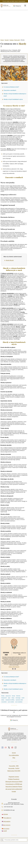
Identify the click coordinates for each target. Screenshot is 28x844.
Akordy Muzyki (10, 260)
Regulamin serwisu (14, 776)
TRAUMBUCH (7, 818)
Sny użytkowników (14, 755)
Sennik (7, 40)
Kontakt (14, 791)
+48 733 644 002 (8, 806)
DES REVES (6, 825)
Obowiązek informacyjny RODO (13, 781)
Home (2, 40)
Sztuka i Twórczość (15, 40)
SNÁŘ (5, 831)
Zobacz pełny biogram (14, 666)
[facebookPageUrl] (12, 669)
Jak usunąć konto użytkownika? (13, 789)
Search (2, 840)
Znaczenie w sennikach (10, 90)
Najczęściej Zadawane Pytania (14, 786)
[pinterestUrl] (15, 669)
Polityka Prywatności (13, 779)
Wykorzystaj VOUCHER (13, 771)
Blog (14, 757)
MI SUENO (6, 828)
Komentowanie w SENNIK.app (14, 784)
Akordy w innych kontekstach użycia (13, 99)
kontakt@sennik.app (9, 810)
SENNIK (5, 814)
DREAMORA (6, 821)
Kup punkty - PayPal (13, 768)
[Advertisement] (14, 25)
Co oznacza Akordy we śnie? (11, 87)
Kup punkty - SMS (14, 766)
